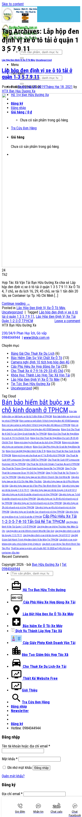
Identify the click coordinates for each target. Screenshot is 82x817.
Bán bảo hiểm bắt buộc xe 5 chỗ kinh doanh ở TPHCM (38, 406)
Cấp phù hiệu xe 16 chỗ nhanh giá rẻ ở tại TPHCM (37, 503)
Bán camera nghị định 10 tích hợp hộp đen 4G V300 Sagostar (49, 420)
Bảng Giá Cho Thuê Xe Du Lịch (32, 353)
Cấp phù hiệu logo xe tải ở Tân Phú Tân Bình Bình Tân (35, 485)
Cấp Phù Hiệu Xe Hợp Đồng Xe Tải (35, 366)
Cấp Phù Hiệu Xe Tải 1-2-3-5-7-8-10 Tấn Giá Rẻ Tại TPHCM (39, 519)
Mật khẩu (10, 759)
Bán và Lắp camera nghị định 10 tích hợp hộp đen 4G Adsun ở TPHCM (36, 425)
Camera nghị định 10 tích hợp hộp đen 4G (40, 362)
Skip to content (13, 4)
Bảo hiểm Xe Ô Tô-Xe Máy (42, 626)
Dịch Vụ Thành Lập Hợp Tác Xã (38, 631)
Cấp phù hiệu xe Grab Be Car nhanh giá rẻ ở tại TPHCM (37, 511)
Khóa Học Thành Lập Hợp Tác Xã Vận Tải (40, 375)
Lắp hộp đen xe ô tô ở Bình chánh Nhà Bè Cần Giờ (30, 531)
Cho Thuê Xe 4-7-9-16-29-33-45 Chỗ (37, 371)
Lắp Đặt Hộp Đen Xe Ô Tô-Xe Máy (48, 614)
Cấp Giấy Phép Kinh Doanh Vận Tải (48, 643)
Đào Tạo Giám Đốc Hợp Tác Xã (45, 655)
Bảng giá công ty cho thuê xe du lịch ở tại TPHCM (37, 442)
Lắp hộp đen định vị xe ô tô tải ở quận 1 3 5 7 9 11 (37, 73)
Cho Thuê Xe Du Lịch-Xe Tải (44, 666)
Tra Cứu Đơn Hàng (36, 702)
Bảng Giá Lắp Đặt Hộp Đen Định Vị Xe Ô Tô (26, 451)
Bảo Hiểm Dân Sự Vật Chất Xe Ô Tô (36, 358)
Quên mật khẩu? (13, 776)
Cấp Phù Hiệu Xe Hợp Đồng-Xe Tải (48, 602)
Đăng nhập (41, 768)
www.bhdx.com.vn (36, 337)
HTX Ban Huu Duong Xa (18, 91)
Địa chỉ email (12, 794)
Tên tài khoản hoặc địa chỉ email (26, 746)
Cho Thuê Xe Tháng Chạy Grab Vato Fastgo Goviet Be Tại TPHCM (33, 468)
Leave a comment (67, 321)
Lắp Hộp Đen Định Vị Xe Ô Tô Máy (18, 60)
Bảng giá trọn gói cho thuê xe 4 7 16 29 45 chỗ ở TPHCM (38, 455)
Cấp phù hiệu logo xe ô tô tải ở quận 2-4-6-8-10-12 (53, 490)
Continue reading (16, 303)
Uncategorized (44, 60)
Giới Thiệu (29, 690)
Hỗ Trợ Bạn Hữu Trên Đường (44, 590)
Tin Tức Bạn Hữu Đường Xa (30, 384)
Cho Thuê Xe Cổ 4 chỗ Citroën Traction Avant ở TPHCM (52, 464)
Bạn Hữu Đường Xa (45, 564)
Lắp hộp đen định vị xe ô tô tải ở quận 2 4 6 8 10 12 (46, 535)
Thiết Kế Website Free (40, 678)
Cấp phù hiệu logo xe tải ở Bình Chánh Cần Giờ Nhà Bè (43, 477)
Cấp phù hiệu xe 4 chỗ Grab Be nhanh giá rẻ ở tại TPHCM (30, 494)
